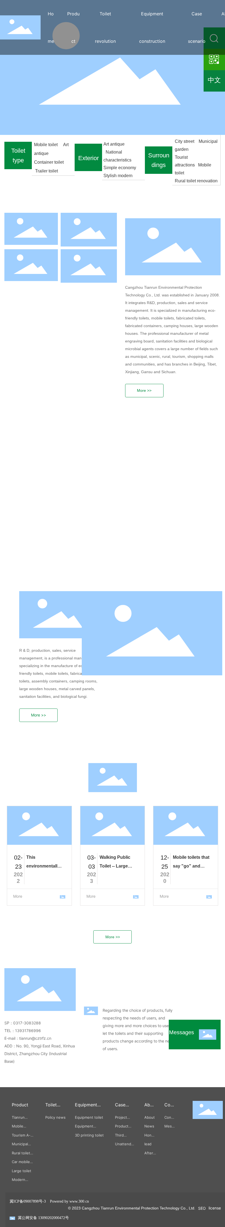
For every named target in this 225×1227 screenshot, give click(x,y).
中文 (214, 80)
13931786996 (28, 1030)
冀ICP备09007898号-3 (28, 1201)
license (215, 1208)
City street (185, 141)
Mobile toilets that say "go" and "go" (191, 866)
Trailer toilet (46, 171)
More (17, 896)
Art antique (114, 144)
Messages (181, 1032)
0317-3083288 (29, 1023)
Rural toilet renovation (196, 180)
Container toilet (49, 162)
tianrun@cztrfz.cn (35, 1038)
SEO (202, 1208)
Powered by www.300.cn (69, 1201)
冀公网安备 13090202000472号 (43, 1218)
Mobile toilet (47, 144)
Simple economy (120, 167)
